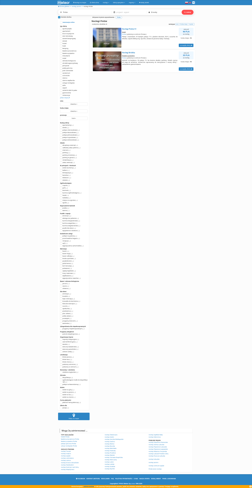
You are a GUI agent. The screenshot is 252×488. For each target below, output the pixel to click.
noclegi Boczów (110, 446)
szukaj (188, 12)
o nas (136, 479)
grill (65, 188)
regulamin (105, 479)
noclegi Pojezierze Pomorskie (158, 442)
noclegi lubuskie (154, 459)
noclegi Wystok (110, 455)
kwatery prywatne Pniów (69, 441)
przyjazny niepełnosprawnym (73, 329)
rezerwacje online (68, 22)
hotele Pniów (65, 437)
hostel (65, 43)
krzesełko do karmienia (71, 301)
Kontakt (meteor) (93, 479)
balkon (66, 170)
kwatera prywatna (68, 53)
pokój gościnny (67, 68)
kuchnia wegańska (70, 223)
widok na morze (69, 397)
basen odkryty (68, 256)
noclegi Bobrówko (110, 448)
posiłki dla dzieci (69, 228)
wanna (66, 210)
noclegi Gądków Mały (156, 435)
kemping (65, 48)
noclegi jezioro (153, 462)
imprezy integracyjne (71, 339)
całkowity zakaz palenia (71, 148)
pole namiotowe (68, 70)
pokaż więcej (64, 98)
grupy (66, 408)
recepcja (66, 241)
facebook (81, 479)
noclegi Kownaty (110, 451)
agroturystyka (67, 29)
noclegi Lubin (109, 462)
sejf (65, 243)
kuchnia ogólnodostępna (72, 193)
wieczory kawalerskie (71, 347)
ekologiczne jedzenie (71, 218)
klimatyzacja (68, 173)
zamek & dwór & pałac (70, 90)
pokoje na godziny (70, 236)
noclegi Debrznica (155, 437)
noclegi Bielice (109, 444)
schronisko (66, 75)
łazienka (66, 175)
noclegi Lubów (109, 464)
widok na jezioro (69, 392)
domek (65, 41)
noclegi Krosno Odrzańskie (70, 463)
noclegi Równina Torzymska (158, 451)
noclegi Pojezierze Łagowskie (158, 449)
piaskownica (68, 311)
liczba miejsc (64, 108)
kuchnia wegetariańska (71, 226)
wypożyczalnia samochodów (73, 246)
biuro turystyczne (68, 34)
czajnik (66, 185)
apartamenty (68, 125)
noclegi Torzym (66, 451)
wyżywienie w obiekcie (71, 230)
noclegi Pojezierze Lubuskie (158, 447)
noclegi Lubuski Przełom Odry (158, 454)
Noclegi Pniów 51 (129, 29)
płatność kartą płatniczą (72, 402)
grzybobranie (68, 261)
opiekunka (67, 308)
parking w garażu (69, 157)
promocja (63, 115)
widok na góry (68, 390)
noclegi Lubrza (66, 460)
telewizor (67, 178)
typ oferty (63, 26)
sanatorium (66, 73)
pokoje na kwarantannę (71, 384)
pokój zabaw (68, 316)
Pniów (124, 34)
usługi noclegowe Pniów (69, 446)
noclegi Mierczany (111, 460)
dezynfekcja (68, 377)
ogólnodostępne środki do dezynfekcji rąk (75, 381)
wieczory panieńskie (70, 349)
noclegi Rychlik (110, 469)
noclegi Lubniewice (67, 458)
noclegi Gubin (109, 437)
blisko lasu (67, 359)
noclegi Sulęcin (66, 453)
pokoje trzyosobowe (70, 137)
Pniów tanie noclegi (155, 469)
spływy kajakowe (69, 271)
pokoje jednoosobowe (71, 135)
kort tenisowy (68, 266)
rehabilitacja (68, 160)
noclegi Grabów (110, 466)
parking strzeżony (70, 155)
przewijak (67, 318)
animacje (67, 294)
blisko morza (68, 362)
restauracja (66, 95)
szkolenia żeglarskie (70, 372)
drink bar (67, 216)
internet (66, 150)
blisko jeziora (68, 357)
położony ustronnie (70, 364)
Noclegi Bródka (128, 52)
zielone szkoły (68, 352)
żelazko (66, 180)
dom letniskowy (68, 36)
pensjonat (66, 66)
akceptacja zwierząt (70, 145)
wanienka (67, 323)
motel (64, 58)
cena (61, 101)
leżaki (66, 195)
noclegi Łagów (65, 456)
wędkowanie (68, 276)
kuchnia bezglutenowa (71, 221)
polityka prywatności (123, 479)
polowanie (67, 268)
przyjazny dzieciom (70, 321)
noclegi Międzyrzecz (67, 469)
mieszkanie (66, 56)
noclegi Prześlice (110, 453)
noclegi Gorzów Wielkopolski (114, 439)
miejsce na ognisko (70, 200)
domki (66, 127)
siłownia (66, 288)
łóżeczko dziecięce (70, 304)
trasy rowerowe (69, 273)
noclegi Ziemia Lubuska (156, 445)
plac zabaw (67, 313)
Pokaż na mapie (74, 418)
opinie (191, 24)
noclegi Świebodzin (67, 465)
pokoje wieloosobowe (71, 140)
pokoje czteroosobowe (71, 130)
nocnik (66, 306)
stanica (65, 78)
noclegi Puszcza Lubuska (157, 456)
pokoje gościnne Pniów (68, 444)
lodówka (66, 198)
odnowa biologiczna (69, 61)
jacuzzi (66, 283)
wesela (66, 344)
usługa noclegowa (69, 83)
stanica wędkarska (69, 80)
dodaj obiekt (156, 479)
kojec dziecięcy (69, 299)
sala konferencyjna (70, 342)
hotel (64, 46)
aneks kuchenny (69, 168)
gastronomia (67, 93)
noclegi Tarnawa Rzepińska (114, 457)
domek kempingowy (69, 38)
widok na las (68, 395)
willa (64, 85)
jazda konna (68, 263)
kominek (66, 190)
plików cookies (89, 486)
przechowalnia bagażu (71, 238)
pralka (66, 208)
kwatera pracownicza (69, 51)
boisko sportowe (69, 258)
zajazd (65, 88)
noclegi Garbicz (110, 441)
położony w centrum (70, 367)
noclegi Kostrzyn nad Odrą (70, 467)
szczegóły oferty (185, 45)
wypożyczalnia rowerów (71, 278)
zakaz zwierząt (68, 162)
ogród (66, 203)
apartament (66, 31)
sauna (66, 286)
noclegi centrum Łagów (156, 466)
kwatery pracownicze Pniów (70, 439)
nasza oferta (144, 479)
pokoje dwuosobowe (70, 132)
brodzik (66, 296)
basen (66, 251)
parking (66, 152)
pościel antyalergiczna (71, 334)
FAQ (112, 479)
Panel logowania (169, 479)
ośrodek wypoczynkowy (70, 63)
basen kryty (67, 253)
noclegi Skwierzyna (111, 435)
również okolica (65, 17)
